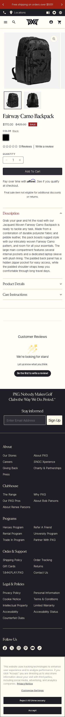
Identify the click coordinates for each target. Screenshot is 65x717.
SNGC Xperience (44, 461)
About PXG (41, 455)
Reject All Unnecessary (32, 700)
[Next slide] (62, 4)
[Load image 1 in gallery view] (12, 100)
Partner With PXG (45, 540)
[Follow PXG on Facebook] (5, 648)
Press (6, 474)
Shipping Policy (12, 560)
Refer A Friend (43, 527)
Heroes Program (13, 527)
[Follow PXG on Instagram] (19, 648)
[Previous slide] (3, 4)
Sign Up (54, 420)
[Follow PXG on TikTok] (39, 648)
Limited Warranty (44, 605)
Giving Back (10, 468)
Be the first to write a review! (32, 373)
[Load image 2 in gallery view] (32, 100)
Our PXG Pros (11, 500)
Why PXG (40, 494)
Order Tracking (43, 560)
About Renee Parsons (16, 507)
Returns (38, 566)
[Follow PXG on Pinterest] (26, 648)
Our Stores (9, 455)
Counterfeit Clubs (14, 618)
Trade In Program (13, 540)
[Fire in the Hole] (48, 12)
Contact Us (41, 572)
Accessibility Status (46, 611)
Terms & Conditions (46, 599)
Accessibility (10, 611)
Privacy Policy (12, 593)
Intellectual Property (15, 605)
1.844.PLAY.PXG (13, 572)
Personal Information (47, 593)
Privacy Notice (25, 683)
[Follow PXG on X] (12, 648)
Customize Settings (32, 690)
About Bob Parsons (46, 500)
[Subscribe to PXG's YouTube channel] (33, 648)
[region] (32, 687)
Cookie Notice (12, 599)
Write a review (45, 146)
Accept (32, 710)
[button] (59, 22)
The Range (9, 494)
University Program (46, 533)
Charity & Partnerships (47, 468)
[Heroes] (54, 12)
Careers (7, 461)
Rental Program (12, 533)
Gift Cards (9, 566)
